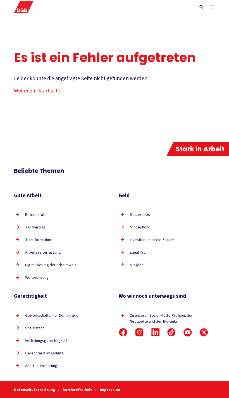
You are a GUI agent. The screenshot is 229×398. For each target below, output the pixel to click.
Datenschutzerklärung (35, 390)
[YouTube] (187, 332)
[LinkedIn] (155, 332)
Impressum (110, 390)
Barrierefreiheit (78, 390)
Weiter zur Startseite (37, 91)
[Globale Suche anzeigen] (201, 7)
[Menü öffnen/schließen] (212, 7)
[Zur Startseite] (24, 7)
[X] (203, 332)
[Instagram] (139, 332)
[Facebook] (123, 332)
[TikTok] (171, 332)
